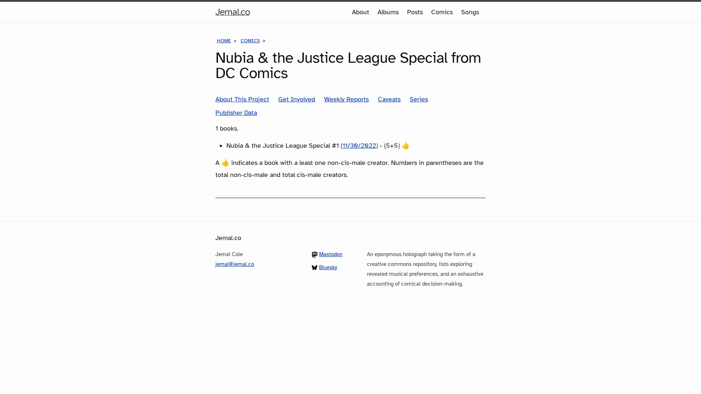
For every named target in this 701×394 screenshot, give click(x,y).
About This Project (242, 99)
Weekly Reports (346, 99)
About (360, 12)
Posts (415, 12)
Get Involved (296, 99)
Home (224, 41)
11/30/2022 (359, 146)
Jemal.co (232, 13)
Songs (470, 12)
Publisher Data (236, 113)
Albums (388, 12)
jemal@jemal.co (234, 264)
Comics (442, 12)
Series (419, 99)
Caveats (389, 99)
